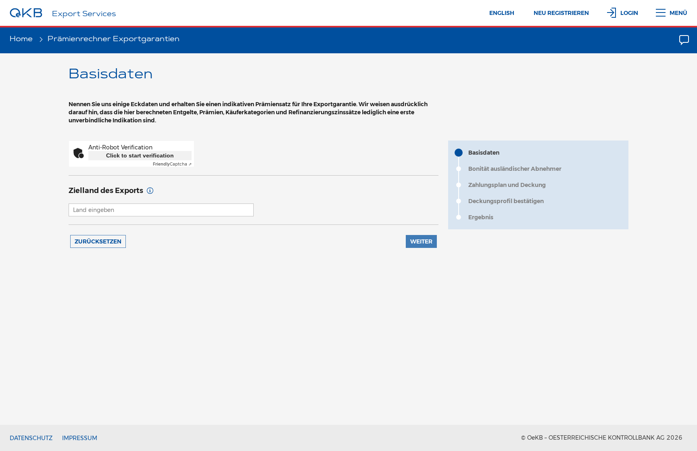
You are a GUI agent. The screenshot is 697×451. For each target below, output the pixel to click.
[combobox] (161, 209)
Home (22, 39)
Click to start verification (140, 155)
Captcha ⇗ (172, 164)
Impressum (79, 438)
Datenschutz (31, 438)
